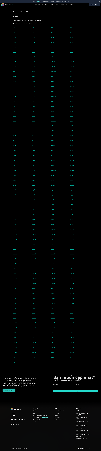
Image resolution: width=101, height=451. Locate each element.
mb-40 (53, 67)
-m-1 (14, 199)
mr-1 (33, 76)
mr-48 (72, 91)
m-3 (71, 27)
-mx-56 (34, 328)
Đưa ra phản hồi (9, 390)
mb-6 (52, 57)
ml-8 (71, 131)
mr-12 (33, 86)
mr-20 (72, 86)
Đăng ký (76, 391)
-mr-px (34, 264)
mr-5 (33, 81)
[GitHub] (12, 415)
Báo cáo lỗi (57, 417)
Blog (34, 413)
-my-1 (14, 332)
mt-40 (52, 116)
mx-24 (14, 165)
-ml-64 (14, 308)
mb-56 (14, 71)
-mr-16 (34, 254)
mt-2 (52, 101)
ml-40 (52, 140)
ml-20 (71, 135)
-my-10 (72, 337)
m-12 (33, 37)
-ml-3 (52, 288)
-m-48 (52, 214)
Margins (20, 11)
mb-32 (34, 67)
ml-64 (33, 145)
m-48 (71, 42)
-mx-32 (53, 323)
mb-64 (34, 71)
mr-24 (14, 91)
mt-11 (52, 352)
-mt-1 (52, 264)
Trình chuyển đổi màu (82, 425)
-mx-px (72, 328)
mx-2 (52, 150)
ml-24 (14, 140)
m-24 (14, 42)
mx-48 (72, 165)
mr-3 (71, 76)
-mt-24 (34, 278)
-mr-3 (52, 244)
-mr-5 (14, 249)
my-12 (33, 185)
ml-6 (52, 131)
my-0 (14, 175)
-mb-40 (72, 234)
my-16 (52, 185)
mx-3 (71, 150)
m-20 (71, 37)
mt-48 (71, 116)
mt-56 (14, 121)
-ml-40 (33, 303)
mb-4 (14, 57)
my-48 (72, 190)
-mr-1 (14, 244)
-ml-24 (72, 298)
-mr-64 (15, 264)
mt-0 (26, 11)
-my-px (34, 352)
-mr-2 (33, 244)
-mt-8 (14, 273)
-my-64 (15, 352)
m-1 (33, 27)
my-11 (14, 362)
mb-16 (53, 62)
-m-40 (33, 214)
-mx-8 (14, 318)
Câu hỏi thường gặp (61, 4)
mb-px (72, 71)
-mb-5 (52, 224)
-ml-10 (72, 293)
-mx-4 (33, 313)
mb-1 (33, 52)
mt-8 (71, 106)
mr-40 (52, 91)
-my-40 (34, 347)
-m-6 (33, 204)
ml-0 (14, 126)
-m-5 (14, 204)
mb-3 (71, 52)
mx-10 (14, 160)
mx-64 (33, 170)
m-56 (14, 47)
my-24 (14, 190)
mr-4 (14, 81)
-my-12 (15, 342)
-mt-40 (72, 278)
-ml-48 (53, 303)
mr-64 (33, 96)
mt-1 (33, 101)
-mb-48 (15, 239)
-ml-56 (72, 303)
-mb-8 (14, 229)
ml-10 (14, 135)
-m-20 (52, 209)
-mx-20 (15, 323)
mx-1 (33, 150)
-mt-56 (34, 283)
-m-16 (33, 209)
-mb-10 (34, 229)
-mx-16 (72, 318)
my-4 (14, 180)
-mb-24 (34, 234)
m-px (71, 47)
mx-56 (14, 170)
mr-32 (33, 91)
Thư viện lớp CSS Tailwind (39, 419)
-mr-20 (53, 254)
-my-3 (52, 332)
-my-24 (72, 342)
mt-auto (53, 121)
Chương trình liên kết (60, 419)
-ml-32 (14, 303)
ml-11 (14, 357)
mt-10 (14, 111)
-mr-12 (15, 254)
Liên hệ (71, 4)
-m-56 (71, 214)
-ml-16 (33, 298)
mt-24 (14, 116)
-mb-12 (53, 229)
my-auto (53, 195)
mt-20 (71, 111)
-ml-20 (53, 298)
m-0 (14, 27)
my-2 (52, 175)
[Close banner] (100, 1)
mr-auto (53, 96)
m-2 (52, 27)
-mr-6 (33, 249)
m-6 (52, 32)
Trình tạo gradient (81, 428)
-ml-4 (71, 288)
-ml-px (33, 308)
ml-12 (33, 135)
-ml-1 (14, 288)
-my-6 (33, 337)
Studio (78, 410)
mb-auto (53, 71)
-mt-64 (53, 283)
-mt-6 (71, 268)
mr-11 (33, 357)
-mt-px (72, 283)
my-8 (71, 180)
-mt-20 (14, 278)
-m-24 (71, 209)
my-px (72, 195)
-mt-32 (53, 278)
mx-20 (72, 160)
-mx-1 (52, 308)
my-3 (71, 175)
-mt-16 (72, 273)
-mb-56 (34, 239)
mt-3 (71, 101)
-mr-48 (53, 259)
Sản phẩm (36, 4)
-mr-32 (15, 259)
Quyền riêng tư (15, 424)
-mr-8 (52, 249)
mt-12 (33, 111)
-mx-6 (71, 313)
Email (77, 384)
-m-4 (71, 199)
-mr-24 (72, 254)
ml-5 (33, 131)
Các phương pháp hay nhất (40, 415)
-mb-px (72, 239)
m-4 (14, 32)
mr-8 (71, 81)
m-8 (71, 32)
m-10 (14, 37)
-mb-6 (71, 224)
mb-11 (72, 352)
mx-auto (53, 170)
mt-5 (33, 106)
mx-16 (52, 160)
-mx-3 (14, 313)
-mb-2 (71, 219)
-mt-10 (34, 273)
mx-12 (33, 160)
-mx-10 (34, 318)
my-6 (52, 180)
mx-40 (52, 165)
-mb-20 (15, 234)
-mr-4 (71, 244)
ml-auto (53, 145)
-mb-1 (52, 219)
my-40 (52, 190)
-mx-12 (53, 318)
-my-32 (15, 347)
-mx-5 (52, 313)
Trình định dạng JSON (81, 438)
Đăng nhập (94, 4)
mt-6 (52, 106)
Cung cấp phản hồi (59, 411)
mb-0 (14, 52)
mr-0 (14, 76)
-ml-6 (33, 293)
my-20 (72, 185)
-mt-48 (14, 283)
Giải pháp (44, 4)
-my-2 (33, 332)
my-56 (14, 195)
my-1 (33, 175)
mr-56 (14, 96)
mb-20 (72, 62)
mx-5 (33, 155)
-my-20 (53, 342)
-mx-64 (53, 328)
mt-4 (14, 106)
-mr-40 (34, 259)
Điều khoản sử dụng (16, 422)
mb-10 (14, 62)
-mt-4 (33, 268)
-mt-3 (14, 268)
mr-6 (52, 81)
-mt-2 (71, 264)
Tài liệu (52, 4)
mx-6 (52, 155)
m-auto (53, 47)
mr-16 (52, 86)
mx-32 (33, 165)
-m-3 (52, 199)
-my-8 (52, 337)
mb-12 (34, 62)
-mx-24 (34, 323)
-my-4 (71, 332)
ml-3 (71, 126)
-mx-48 (15, 328)
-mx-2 (71, 308)
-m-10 (71, 204)
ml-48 (71, 140)
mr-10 (14, 86)
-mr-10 (72, 249)
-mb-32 (53, 234)
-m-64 (14, 219)
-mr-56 (72, 259)
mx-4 (14, 155)
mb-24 (14, 67)
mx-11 (72, 357)
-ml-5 (14, 293)
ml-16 (52, 135)
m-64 (33, 47)
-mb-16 (72, 229)
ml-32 (33, 140)
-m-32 (14, 214)
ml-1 (33, 126)
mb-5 (33, 57)
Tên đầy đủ (55, 384)
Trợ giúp (56, 413)
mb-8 (71, 57)
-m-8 (52, 204)
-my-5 (14, 337)
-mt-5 (52, 268)
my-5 (33, 180)
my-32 (33, 190)
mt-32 (33, 116)
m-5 (33, 32)
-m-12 (14, 209)
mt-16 (52, 111)
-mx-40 (72, 323)
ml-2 (52, 126)
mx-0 (14, 150)
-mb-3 (14, 224)
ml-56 (14, 145)
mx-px (72, 170)
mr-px (72, 96)
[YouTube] (14, 416)
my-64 (33, 195)
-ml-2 (33, 288)
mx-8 (71, 155)
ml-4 (14, 131)
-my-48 (53, 347)
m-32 (33, 42)
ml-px (71, 145)
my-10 (14, 185)
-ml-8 (52, 293)
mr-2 (52, 76)
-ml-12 (14, 298)
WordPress (35, 422)
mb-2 (52, 52)
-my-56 (72, 347)
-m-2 (33, 199)
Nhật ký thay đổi (37, 417)
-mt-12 (53, 273)
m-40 (52, 42)
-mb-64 (53, 239)
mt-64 (33, 121)
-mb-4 (33, 224)
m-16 (52, 37)
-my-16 (34, 342)
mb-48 (72, 67)
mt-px (71, 121)
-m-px (33, 219)
